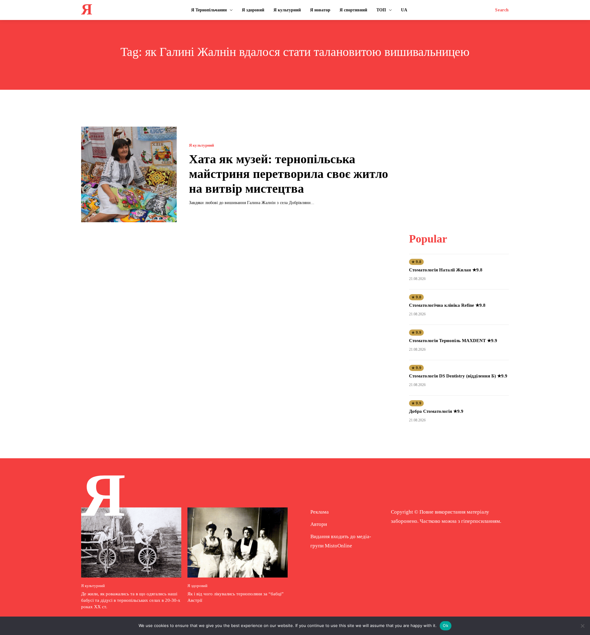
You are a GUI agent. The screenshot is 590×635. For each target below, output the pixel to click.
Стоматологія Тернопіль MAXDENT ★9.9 (453, 340)
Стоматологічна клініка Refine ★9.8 (447, 305)
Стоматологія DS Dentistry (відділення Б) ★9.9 (458, 375)
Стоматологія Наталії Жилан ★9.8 (445, 269)
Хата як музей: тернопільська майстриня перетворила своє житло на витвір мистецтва (288, 173)
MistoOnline (338, 546)
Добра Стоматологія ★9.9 (436, 411)
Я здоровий (197, 586)
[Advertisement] (459, 165)
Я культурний (201, 145)
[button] (502, 10)
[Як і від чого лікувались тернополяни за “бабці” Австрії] (237, 542)
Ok (445, 625)
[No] (582, 626)
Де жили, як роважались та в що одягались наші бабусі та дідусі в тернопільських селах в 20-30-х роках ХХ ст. (130, 600)
